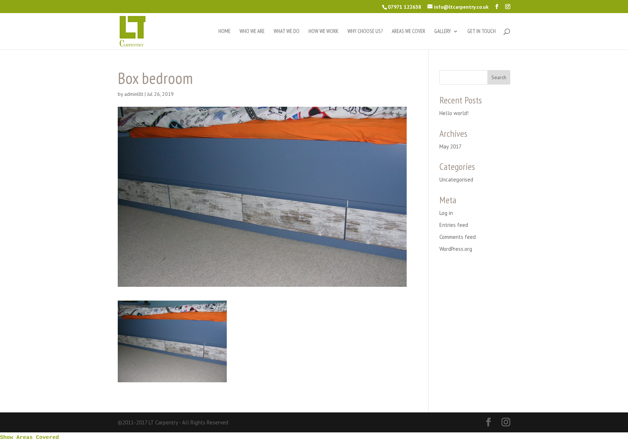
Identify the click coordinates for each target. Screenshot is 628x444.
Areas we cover (408, 31)
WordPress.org (455, 248)
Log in (446, 212)
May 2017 (450, 146)
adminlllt (133, 94)
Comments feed (457, 236)
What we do (286, 31)
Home (224, 31)
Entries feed (453, 224)
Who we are (252, 31)
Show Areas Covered (29, 438)
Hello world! (453, 113)
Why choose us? (365, 31)
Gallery (442, 31)
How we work (323, 31)
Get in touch (481, 31)
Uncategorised (456, 179)
